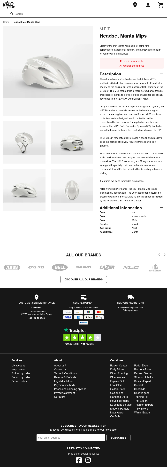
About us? (60, 365)
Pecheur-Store (142, 369)
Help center (18, 369)
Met (105, 28)
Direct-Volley (117, 377)
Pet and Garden (143, 373)
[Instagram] (88, 460)
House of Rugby (119, 401)
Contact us (36, 307)
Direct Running (119, 373)
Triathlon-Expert (143, 404)
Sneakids (139, 389)
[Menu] (4, 14)
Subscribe (118, 437)
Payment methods (64, 385)
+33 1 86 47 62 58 (37, 318)
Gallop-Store (117, 389)
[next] (164, 255)
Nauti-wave (116, 412)
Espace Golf (117, 381)
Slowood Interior (143, 377)
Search (19, 14)
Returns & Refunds (65, 377)
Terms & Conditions (65, 373)
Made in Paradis (119, 408)
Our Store (59, 397)
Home (6, 22)
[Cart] (161, 5)
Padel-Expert (141, 365)
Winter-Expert (142, 412)
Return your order (130, 310)
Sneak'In (139, 385)
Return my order (20, 377)
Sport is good (142, 393)
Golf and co (116, 393)
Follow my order (20, 373)
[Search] (12, 13)
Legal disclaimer (63, 381)
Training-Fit (140, 397)
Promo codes (19, 381)
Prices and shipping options (70, 389)
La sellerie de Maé (121, 404)
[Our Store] (135, 5)
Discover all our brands (83, 279)
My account (18, 365)
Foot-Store (116, 385)
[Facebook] (79, 460)
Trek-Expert (140, 401)
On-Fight (115, 416)
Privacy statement (64, 393)
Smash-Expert (142, 381)
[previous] (159, 255)
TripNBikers (141, 408)
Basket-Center (118, 365)
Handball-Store (119, 397)
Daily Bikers (117, 369)
